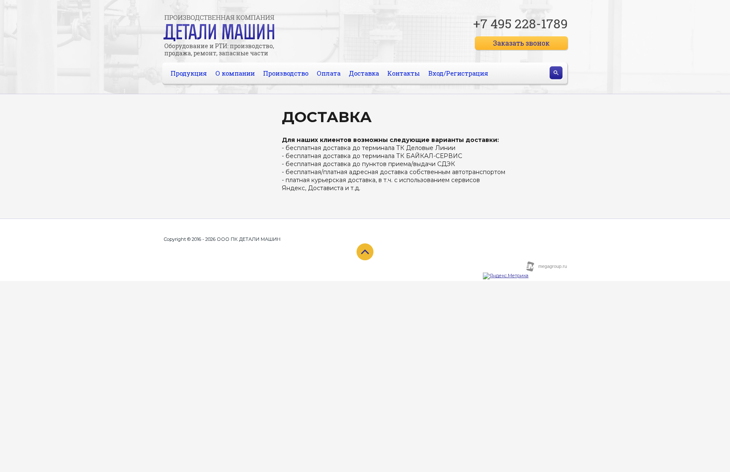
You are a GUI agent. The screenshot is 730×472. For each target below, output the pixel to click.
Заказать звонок (521, 42)
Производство (285, 73)
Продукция (189, 73)
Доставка (364, 73)
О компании (235, 73)
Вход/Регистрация (458, 73)
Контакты (403, 73)
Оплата (328, 73)
